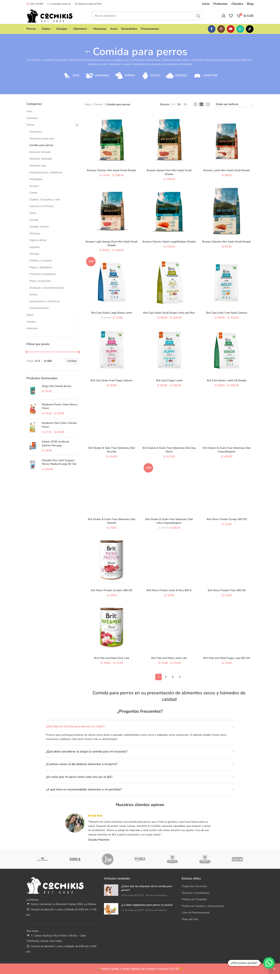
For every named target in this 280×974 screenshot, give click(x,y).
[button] (269, 963)
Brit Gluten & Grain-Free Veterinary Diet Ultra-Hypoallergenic (169, 521)
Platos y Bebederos (40, 267)
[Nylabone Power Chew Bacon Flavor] (32, 409)
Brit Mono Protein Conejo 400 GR (227, 519)
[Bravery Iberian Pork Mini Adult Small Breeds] (169, 140)
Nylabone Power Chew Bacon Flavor (60, 406)
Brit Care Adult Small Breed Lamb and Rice (169, 313)
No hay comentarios (156, 895)
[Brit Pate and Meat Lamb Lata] (169, 627)
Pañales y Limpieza (40, 260)
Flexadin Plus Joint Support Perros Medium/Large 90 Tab (59, 462)
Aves (29, 111)
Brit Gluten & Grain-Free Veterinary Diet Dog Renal (169, 450)
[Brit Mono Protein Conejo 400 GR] (227, 489)
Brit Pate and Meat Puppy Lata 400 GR (226, 658)
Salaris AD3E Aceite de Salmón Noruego (55, 443)
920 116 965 (36, 3)
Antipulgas (35, 179)
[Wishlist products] (231, 16)
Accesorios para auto (41, 138)
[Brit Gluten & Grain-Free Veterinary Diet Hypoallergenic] (227, 417)
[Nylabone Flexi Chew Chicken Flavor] (32, 427)
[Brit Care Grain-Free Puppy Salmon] (111, 350)
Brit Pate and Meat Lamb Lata (169, 658)
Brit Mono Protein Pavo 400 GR (227, 590)
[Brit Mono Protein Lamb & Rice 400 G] (169, 560)
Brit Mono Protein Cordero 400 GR (111, 590)
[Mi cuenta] (223, 16)
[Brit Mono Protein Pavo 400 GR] (227, 560)
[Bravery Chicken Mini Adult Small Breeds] (111, 140)
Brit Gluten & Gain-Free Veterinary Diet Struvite (111, 450)
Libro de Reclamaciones (196, 912)
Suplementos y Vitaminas (44, 301)
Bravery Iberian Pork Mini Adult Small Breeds (169, 172)
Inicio (88, 104)
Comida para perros (41, 145)
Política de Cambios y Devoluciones (203, 906)
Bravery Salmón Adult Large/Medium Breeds (169, 241)
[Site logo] (49, 15)
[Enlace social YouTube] (230, 29)
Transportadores (39, 308)
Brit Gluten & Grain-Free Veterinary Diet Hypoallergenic (226, 450)
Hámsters (32, 328)
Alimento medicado (40, 159)
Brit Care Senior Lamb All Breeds (226, 380)
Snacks (33, 294)
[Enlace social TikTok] (250, 29)
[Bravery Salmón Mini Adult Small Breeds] (227, 211)
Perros (30, 125)
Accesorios (35, 131)
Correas (33, 220)
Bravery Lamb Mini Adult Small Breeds (226, 170)
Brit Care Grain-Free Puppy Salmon (111, 380)
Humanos (32, 118)
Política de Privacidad (194, 899)
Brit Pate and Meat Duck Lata (111, 658)
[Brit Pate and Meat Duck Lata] (111, 627)
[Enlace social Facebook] (211, 29)
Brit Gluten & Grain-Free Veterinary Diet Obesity (111, 521)
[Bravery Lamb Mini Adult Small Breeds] (227, 140)
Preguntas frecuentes (194, 886)
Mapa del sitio (190, 919)
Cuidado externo (39, 226)
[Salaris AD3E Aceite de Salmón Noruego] (32, 446)
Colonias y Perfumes (41, 206)
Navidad (34, 254)
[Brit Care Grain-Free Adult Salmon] (227, 282)
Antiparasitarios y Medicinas (45, 172)
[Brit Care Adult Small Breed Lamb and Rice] (169, 282)
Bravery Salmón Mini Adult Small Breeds (226, 241)
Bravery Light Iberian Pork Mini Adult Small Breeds (112, 243)
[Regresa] (88, 51)
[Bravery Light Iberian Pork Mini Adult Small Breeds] (111, 211)
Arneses (34, 186)
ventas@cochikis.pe (61, 3)
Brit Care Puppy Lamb (169, 380)
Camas (33, 192)
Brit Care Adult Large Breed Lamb (111, 313)
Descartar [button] (274, 969)
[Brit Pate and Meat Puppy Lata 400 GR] (227, 627)
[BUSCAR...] (198, 15)
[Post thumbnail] (111, 890)
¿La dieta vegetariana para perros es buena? (147, 905)
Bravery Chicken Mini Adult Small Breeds (111, 170)
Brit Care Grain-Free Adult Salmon (226, 313)
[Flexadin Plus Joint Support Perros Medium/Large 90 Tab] (32, 464)
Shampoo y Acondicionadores (47, 288)
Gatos (30, 315)
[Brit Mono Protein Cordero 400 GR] (111, 560)
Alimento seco (37, 165)
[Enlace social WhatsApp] (240, 29)
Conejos (31, 322)
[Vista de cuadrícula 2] (195, 104)
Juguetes (34, 247)
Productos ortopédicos (42, 274)
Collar (32, 213)
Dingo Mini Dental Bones (56, 386)
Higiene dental (37, 240)
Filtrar (71, 361)
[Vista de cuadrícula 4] (208, 104)
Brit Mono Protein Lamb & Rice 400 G (169, 590)
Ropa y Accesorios (40, 281)
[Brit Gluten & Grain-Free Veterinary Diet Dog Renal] (169, 417)
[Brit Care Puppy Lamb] (169, 350)
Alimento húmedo (40, 152)
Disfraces (34, 233)
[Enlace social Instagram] (221, 29)
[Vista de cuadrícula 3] (201, 104)
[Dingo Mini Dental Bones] (32, 390)
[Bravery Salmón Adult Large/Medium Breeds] (169, 211)
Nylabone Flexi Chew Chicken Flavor (59, 425)
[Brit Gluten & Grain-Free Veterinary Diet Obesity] (111, 489)
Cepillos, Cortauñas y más (44, 199)
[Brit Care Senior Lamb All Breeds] (227, 350)
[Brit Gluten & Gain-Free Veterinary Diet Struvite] (111, 417)
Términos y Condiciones (196, 893)
